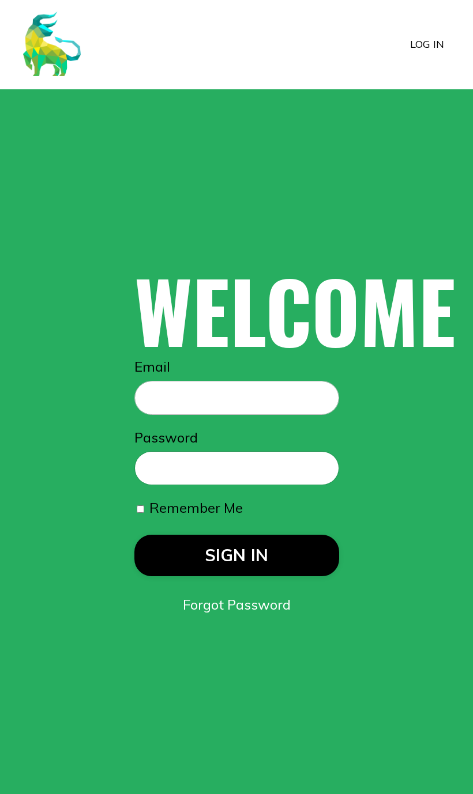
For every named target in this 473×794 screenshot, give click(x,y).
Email (152, 366)
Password (166, 437)
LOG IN (427, 44)
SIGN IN (237, 555)
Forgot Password (237, 604)
